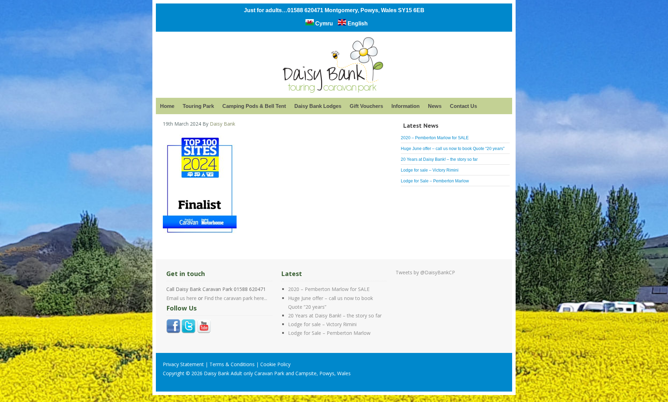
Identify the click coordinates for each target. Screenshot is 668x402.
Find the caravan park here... (235, 298)
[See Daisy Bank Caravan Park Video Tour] (204, 331)
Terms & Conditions (232, 364)
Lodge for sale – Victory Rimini (430, 170)
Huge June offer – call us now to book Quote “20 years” (452, 148)
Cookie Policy (275, 364)
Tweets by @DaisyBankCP (425, 272)
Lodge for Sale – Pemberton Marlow (435, 181)
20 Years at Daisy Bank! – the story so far (439, 159)
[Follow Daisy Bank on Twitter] (189, 331)
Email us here (181, 298)
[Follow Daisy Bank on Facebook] (173, 331)
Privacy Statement (183, 364)
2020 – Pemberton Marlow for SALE (435, 137)
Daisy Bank (334, 66)
